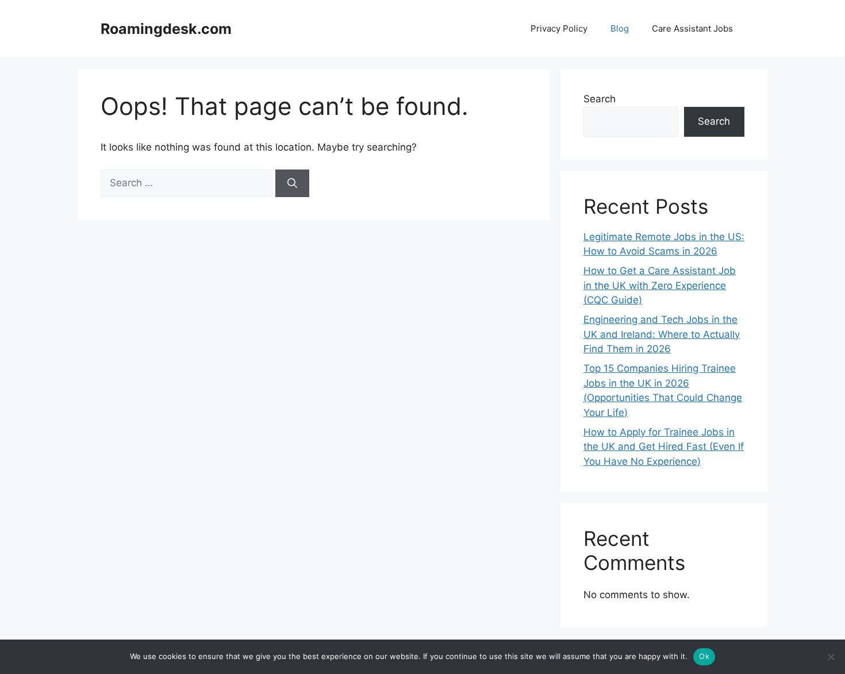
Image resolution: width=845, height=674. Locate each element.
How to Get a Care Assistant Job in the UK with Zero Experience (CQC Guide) (659, 285)
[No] (830, 657)
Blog (619, 28)
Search (599, 99)
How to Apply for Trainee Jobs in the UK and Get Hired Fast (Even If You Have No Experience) (663, 446)
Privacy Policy (559, 28)
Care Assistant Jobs (692, 28)
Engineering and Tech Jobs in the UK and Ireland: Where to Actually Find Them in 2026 (661, 334)
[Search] (292, 183)
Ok (704, 656)
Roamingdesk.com (166, 28)
